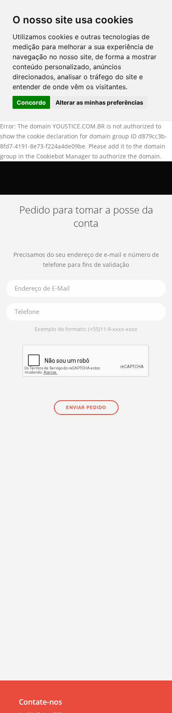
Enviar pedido (86, 407)
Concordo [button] (31, 102)
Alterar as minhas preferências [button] (99, 102)
